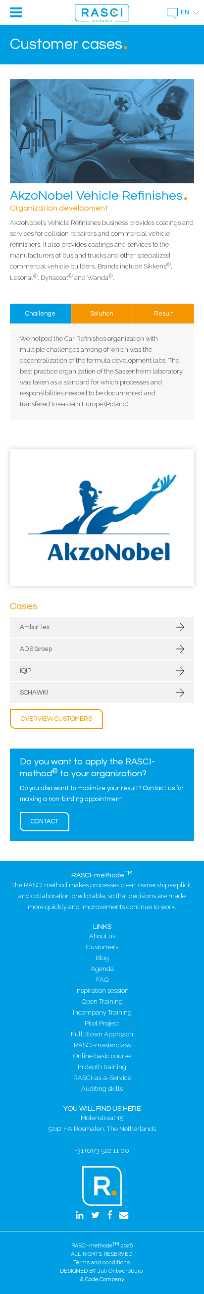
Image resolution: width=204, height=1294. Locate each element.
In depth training (102, 1067)
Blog (102, 958)
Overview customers (56, 718)
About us (102, 936)
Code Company (104, 1279)
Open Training (102, 1001)
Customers (102, 947)
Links (102, 926)
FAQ (102, 979)
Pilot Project (102, 1023)
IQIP (25, 670)
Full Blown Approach (102, 1034)
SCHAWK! (34, 692)
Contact (44, 821)
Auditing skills (102, 1088)
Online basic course (102, 1056)
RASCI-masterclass (102, 1045)
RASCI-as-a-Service (102, 1077)
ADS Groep (36, 649)
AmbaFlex (35, 627)
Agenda (102, 968)
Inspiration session (102, 990)
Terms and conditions (101, 1262)
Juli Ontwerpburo (120, 1271)
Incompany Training (102, 1012)
